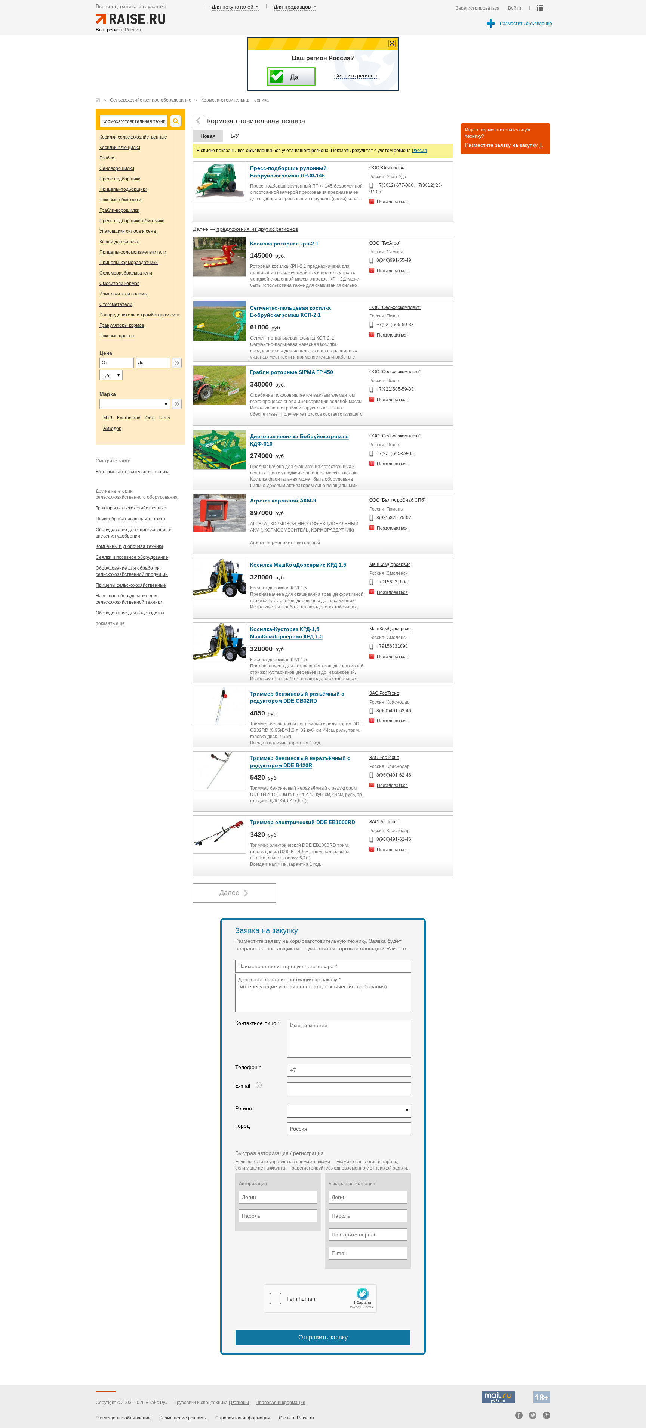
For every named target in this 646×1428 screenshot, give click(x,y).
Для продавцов (292, 7)
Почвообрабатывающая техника (130, 518)
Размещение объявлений (123, 1418)
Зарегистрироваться (477, 8)
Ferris (164, 418)
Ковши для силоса (118, 241)
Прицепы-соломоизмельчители (132, 252)
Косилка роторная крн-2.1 (284, 244)
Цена (105, 353)
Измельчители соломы (123, 294)
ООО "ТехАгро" (384, 243)
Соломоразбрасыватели (125, 273)
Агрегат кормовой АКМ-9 (283, 501)
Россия (419, 150)
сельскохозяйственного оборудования (137, 497)
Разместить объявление (526, 23)
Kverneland (129, 418)
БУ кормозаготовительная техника (133, 471)
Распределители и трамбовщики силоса (142, 314)
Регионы (240, 1402)
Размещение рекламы (183, 1418)
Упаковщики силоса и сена (127, 231)
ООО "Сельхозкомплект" (395, 307)
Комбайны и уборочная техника (129, 546)
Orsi (149, 418)
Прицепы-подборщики (123, 189)
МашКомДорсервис (389, 564)
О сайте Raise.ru (296, 1418)
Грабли (106, 158)
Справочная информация (242, 1418)
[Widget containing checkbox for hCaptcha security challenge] (320, 1298)
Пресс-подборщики (120, 179)
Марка (107, 394)
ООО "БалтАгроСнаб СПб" (397, 500)
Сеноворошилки (116, 168)
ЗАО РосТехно (384, 693)
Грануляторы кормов (121, 325)
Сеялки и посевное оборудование (132, 557)
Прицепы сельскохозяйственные (131, 585)
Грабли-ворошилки (119, 210)
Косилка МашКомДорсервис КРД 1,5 (298, 565)
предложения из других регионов (257, 229)
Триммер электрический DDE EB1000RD (302, 822)
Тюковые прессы (117, 335)
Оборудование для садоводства (130, 613)
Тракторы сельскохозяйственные (131, 508)
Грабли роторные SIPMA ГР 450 (291, 372)
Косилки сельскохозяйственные (133, 137)
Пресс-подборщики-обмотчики (131, 220)
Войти (514, 8)
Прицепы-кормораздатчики (128, 262)
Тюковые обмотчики (120, 199)
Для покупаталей (232, 7)
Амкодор (112, 428)
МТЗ (107, 418)
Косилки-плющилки (119, 147)
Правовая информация (280, 1402)
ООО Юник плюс (386, 167)
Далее (229, 892)
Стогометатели (115, 304)
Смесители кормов (119, 283)
